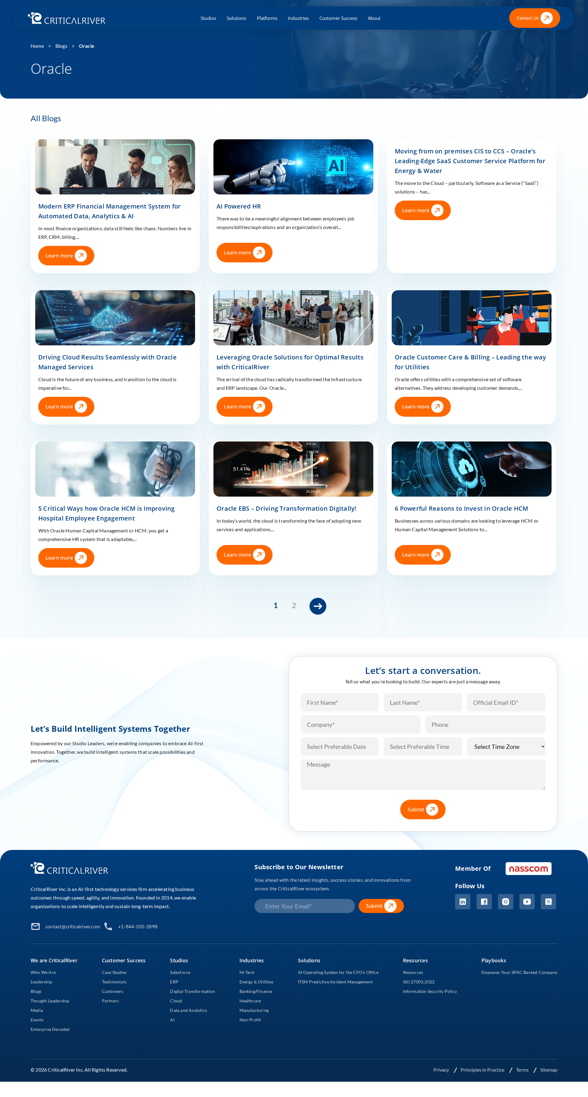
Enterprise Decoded (50, 1029)
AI (172, 1019)
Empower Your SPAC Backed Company (519, 972)
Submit (416, 809)
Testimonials (114, 981)
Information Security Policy (430, 991)
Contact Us (528, 18)
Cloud (176, 1000)
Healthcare (250, 1000)
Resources (413, 972)
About (374, 18)
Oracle (86, 46)
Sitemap (548, 1070)
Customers (112, 991)
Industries (298, 18)
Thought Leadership (50, 1000)
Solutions (236, 18)
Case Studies (114, 972)
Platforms (267, 18)
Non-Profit (250, 1019)
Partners (110, 1000)
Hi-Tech (246, 972)
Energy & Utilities (256, 981)
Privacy (441, 1070)
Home (37, 46)
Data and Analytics (188, 1010)
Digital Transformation (192, 991)
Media (37, 1010)
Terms (523, 1070)
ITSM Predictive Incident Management (335, 981)
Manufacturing (254, 1010)
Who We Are (43, 972)
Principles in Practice (483, 1070)
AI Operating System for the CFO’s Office (338, 972)
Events (37, 1019)
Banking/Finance (255, 991)
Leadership (41, 981)
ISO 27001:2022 (419, 981)
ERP (174, 981)
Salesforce (180, 972)
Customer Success (338, 18)
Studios (208, 18)
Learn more (59, 255)
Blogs (61, 46)
